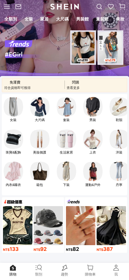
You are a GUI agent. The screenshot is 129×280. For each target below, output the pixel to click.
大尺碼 (40, 120)
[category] (6, 6)
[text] (83, 60)
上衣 (92, 152)
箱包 (39, 185)
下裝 (66, 185)
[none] (23, 56)
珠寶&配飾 (13, 152)
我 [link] (116, 274)
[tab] (10, 19)
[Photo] (13, 107)
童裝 (66, 120)
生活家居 (66, 152)
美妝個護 (39, 152)
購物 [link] (12, 274)
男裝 (92, 120)
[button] (122, 6)
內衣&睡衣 (13, 185)
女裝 (13, 120)
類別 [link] (38, 274)
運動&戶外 (92, 185)
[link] (19, 6)
